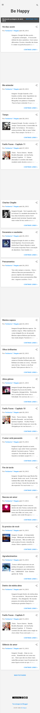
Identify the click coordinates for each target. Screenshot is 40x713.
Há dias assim (8, 27)
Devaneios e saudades (12, 232)
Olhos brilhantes (9, 349)
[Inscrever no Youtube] (27, 698)
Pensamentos (8, 261)
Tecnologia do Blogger (20, 704)
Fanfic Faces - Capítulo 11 (13, 144)
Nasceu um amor (9, 497)
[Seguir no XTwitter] (25, 698)
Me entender (7, 85)
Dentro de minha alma (12, 585)
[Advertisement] (20, 67)
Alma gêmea (7, 379)
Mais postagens (20, 675)
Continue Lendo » (31, 50)
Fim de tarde (7, 467)
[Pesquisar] (37, 5)
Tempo (5, 115)
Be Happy (20, 11)
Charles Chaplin (9, 202)
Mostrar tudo (32, 19)
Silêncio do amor (9, 644)
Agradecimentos (9, 556)
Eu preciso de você (10, 526)
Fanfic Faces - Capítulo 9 (13, 615)
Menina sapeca (9, 320)
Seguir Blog (17, 697)
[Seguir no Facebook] (22, 698)
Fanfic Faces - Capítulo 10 (13, 408)
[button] (36, 27)
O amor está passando (12, 438)
